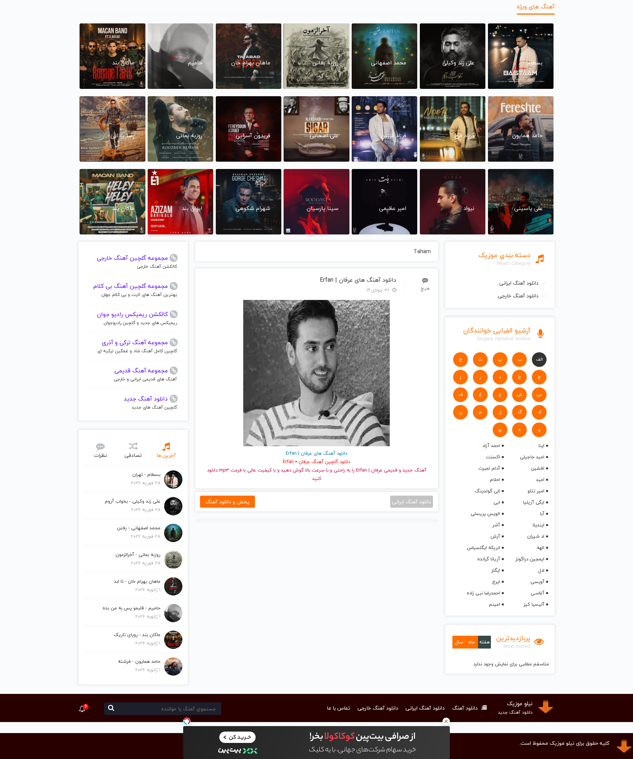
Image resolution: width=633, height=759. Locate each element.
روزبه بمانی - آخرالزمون (137, 555)
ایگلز (495, 570)
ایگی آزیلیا (533, 502)
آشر (496, 525)
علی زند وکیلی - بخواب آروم (132, 501)
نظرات (100, 455)
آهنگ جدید (414, 470)
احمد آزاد (491, 446)
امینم (494, 604)
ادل (541, 570)
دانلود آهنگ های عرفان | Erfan (358, 280)
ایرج (496, 582)
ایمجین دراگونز (529, 559)
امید (540, 480)
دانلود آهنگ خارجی (518, 295)
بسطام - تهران (146, 474)
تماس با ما (338, 708)
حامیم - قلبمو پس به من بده (131, 608)
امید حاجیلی (532, 457)
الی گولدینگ (487, 491)
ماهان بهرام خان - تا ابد (137, 581)
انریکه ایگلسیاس (483, 548)
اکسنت (493, 457)
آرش (495, 536)
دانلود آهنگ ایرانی (518, 283)
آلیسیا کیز (533, 604)
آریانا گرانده (488, 559)
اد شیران (535, 536)
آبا (542, 514)
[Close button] (446, 721)
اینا (541, 446)
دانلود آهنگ (465, 708)
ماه (472, 642)
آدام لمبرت (489, 468)
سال (459, 642)
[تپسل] (186, 721)
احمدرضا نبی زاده (483, 593)
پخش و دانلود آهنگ (227, 501)
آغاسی (537, 593)
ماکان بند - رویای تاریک (137, 635)
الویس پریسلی (485, 514)
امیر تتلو (536, 491)
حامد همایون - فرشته (139, 661)
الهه (540, 548)
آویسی (537, 582)
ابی (496, 502)
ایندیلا (538, 525)
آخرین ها (166, 455)
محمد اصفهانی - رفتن (138, 528)
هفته (484, 642)
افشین (537, 468)
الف (539, 359)
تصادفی (133, 455)
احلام (495, 480)
